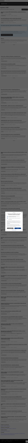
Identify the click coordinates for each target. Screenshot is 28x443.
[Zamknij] (22, 212)
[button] (14, 219)
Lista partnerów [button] (8, 223)
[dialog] (14, 221)
